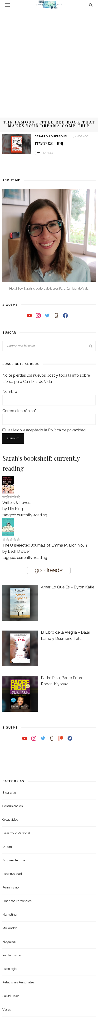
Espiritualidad (12, 874)
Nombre (9, 391)
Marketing (9, 914)
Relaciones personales (18, 982)
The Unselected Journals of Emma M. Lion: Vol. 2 (45, 545)
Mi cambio (9, 928)
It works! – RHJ (49, 143)
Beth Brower (19, 551)
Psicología (9, 969)
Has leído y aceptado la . (45, 430)
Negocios (8, 941)
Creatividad (10, 819)
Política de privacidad (67, 430)
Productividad (12, 955)
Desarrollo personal (51, 136)
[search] (91, 5)
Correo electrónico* (19, 411)
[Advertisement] (49, 61)
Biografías (9, 792)
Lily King (15, 509)
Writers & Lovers (16, 502)
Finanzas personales (16, 901)
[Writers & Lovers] (8, 484)
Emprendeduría (13, 860)
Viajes (6, 1009)
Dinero (7, 846)
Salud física (11, 996)
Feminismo (10, 887)
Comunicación (12, 806)
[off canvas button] (7, 5)
